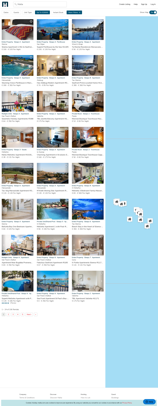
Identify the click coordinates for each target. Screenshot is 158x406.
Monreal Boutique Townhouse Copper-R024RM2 (88, 155)
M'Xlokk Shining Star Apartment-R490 (53, 190)
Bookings (115, 398)
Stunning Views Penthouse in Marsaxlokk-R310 (17, 83)
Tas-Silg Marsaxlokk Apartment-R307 (17, 190)
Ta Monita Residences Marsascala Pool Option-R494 (88, 47)
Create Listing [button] (124, 4)
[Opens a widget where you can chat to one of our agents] (149, 402)
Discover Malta (56, 398)
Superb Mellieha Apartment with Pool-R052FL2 (17, 298)
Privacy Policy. (127, 403)
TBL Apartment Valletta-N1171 (85, 298)
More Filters (74, 12)
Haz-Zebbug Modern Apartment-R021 (53, 83)
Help (136, 4)
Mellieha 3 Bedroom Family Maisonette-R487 (88, 190)
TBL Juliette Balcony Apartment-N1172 (53, 119)
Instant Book (58, 12)
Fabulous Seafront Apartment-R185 (52, 262)
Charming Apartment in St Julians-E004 (53, 155)
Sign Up (144, 4)
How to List (85, 398)
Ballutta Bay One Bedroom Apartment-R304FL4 (17, 226)
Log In (153, 4)
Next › (29, 314)
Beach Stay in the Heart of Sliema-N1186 (88, 226)
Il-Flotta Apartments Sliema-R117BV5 (88, 262)
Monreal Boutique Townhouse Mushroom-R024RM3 (88, 119)
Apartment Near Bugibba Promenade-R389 (17, 262)
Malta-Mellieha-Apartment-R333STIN (17, 155)
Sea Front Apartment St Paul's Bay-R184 (53, 298)
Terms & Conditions (27, 398)
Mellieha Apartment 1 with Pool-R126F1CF (53, 226)
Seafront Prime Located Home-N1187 (88, 83)
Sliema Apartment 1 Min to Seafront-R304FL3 (17, 47)
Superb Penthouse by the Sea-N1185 (52, 47)
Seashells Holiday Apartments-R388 (17, 119)
